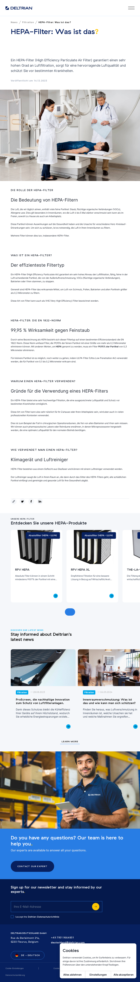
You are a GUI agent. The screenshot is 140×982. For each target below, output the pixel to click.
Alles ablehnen (72, 974)
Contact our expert (32, 866)
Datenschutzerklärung (15, 975)
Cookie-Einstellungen (14, 968)
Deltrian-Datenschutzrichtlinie (43, 916)
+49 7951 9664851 (62, 937)
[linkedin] (40, 501)
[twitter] (23, 501)
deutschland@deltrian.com (68, 942)
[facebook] (32, 501)
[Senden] (95, 906)
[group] (36, 566)
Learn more (70, 741)
